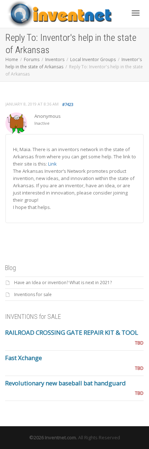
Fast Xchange (23, 358)
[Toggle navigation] (136, 13)
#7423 (67, 104)
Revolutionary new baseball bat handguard (65, 383)
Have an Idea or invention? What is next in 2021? (63, 282)
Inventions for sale (33, 294)
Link (52, 164)
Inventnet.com (60, 437)
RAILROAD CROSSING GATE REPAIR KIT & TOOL (71, 332)
